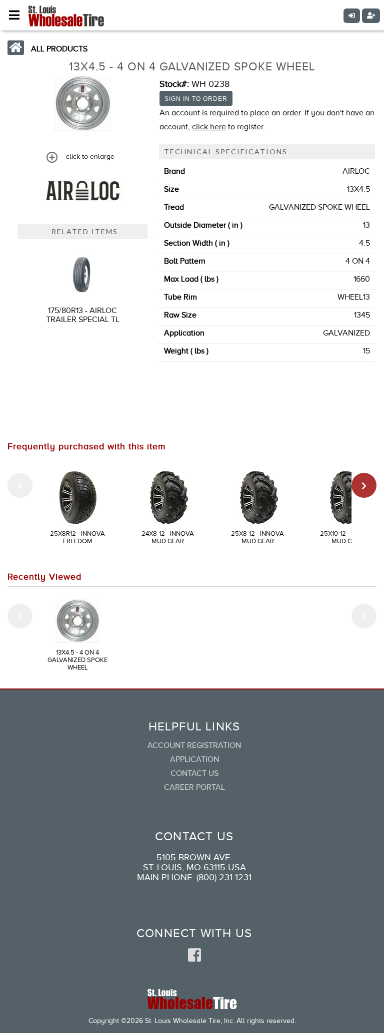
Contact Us (194, 773)
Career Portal (194, 787)
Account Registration (194, 745)
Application (194, 759)
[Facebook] (194, 955)
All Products (59, 48)
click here (209, 126)
